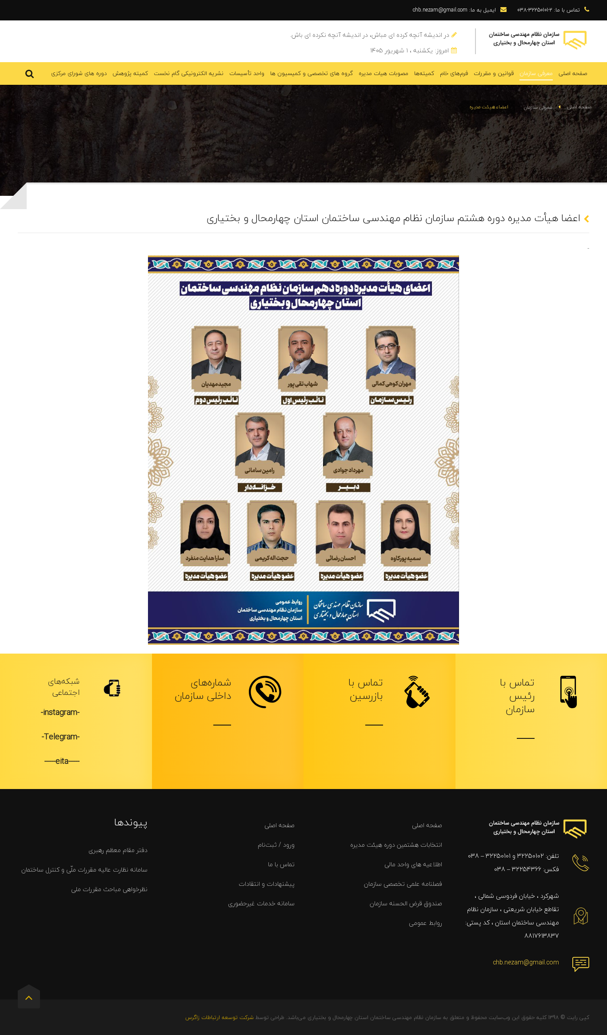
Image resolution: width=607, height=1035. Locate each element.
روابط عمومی (425, 922)
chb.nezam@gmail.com (526, 962)
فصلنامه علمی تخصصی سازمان (403, 883)
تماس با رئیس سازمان (517, 696)
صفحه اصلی (573, 73)
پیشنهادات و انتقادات (267, 883)
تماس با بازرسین (365, 689)
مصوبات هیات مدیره (383, 73)
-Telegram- (61, 737)
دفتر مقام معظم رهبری (118, 850)
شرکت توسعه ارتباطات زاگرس (219, 1017)
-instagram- (60, 712)
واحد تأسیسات (246, 73)
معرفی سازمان (536, 73)
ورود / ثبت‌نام (276, 844)
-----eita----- (62, 761)
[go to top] (29, 999)
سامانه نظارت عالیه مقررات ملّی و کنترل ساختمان (84, 869)
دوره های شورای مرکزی (79, 73)
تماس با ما (281, 864)
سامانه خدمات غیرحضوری (261, 903)
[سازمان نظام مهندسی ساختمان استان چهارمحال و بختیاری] (538, 39)
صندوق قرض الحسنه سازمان (406, 903)
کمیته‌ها (424, 73)
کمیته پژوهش (130, 73)
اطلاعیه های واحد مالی (413, 864)
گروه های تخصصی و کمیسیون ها (311, 73)
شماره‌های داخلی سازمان (203, 689)
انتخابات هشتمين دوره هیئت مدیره (396, 844)
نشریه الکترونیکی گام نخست (189, 73)
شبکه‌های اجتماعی (64, 686)
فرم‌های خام (454, 73)
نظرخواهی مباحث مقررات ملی (109, 889)
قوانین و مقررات (494, 73)
